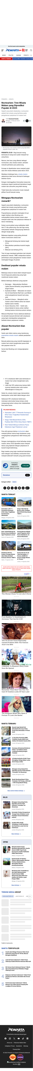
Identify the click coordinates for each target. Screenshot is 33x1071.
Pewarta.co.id (12, 1052)
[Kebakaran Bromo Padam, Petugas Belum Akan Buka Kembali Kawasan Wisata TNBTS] (8, 545)
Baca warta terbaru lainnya (15, 790)
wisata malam (22, 174)
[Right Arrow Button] (30, 55)
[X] (12, 488)
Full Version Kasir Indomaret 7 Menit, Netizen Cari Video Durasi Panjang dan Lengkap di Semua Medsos (16, 984)
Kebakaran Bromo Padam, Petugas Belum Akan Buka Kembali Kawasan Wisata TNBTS (8, 555)
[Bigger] (30, 120)
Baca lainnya (15, 834)
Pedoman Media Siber (20, 1042)
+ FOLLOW (25, 465)
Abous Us (9, 1042)
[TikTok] (23, 1038)
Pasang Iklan (16, 1049)
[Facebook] (8, 488)
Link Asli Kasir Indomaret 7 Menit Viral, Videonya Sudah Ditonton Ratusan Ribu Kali (18, 960)
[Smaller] (24, 120)
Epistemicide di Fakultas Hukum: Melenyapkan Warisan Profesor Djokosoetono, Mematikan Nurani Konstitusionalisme (20, 862)
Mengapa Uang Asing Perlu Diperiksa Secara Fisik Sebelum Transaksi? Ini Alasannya (21, 770)
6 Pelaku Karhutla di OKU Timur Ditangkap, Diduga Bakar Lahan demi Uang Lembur (21, 760)
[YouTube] (18, 1038)
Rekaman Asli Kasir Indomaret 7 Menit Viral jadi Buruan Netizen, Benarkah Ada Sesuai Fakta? (18, 976)
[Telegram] (15, 488)
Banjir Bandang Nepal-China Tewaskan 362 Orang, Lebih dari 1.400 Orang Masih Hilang (21, 781)
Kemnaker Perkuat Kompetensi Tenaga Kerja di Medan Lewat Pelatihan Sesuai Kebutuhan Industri (21, 815)
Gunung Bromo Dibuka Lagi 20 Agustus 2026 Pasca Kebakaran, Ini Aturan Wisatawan (23, 534)
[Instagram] (10, 1038)
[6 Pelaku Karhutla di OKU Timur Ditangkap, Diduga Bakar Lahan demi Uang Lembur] (6, 762)
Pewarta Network (25, 1052)
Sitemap (25, 1046)
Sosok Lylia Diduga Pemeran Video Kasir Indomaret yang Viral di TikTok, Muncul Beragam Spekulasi (17, 953)
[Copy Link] (4, 488)
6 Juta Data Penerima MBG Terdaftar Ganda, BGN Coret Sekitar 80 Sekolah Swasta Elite (21, 739)
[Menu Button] (2, 50)
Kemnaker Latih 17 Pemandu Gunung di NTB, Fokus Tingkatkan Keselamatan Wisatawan (18, 415)
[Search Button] (31, 50)
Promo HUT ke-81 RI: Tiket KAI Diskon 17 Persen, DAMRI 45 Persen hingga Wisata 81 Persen (23, 556)
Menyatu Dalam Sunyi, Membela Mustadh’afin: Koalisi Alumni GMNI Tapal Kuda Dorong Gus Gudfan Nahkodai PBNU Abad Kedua (21, 850)
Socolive (15, 1064)
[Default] (27, 120)
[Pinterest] (19, 488)
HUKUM (18, 55)
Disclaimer (19, 1046)
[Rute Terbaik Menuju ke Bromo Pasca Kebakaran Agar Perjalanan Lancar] (8, 524)
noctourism (21, 431)
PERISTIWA (27, 55)
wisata (14, 481)
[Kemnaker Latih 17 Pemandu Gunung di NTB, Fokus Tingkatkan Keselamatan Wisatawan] (8, 502)
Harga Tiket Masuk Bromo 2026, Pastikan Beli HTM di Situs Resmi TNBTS (24, 511)
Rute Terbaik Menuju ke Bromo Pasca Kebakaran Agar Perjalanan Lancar (8, 533)
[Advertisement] (16, 12)
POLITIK (11, 55)
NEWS (4, 55)
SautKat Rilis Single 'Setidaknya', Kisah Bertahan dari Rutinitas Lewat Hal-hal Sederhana (20, 825)
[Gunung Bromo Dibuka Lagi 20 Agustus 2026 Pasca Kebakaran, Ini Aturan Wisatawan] (24, 524)
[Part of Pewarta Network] (16, 1030)
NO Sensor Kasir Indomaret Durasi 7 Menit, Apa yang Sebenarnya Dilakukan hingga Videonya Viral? (17, 968)
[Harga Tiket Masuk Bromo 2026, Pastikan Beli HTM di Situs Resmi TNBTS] (24, 502)
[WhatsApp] (23, 488)
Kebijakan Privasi (10, 1046)
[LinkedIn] (27, 1038)
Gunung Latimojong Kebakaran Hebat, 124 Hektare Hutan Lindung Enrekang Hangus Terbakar (21, 750)
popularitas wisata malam (10, 335)
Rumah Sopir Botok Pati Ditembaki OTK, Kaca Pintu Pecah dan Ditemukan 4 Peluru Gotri (21, 729)
